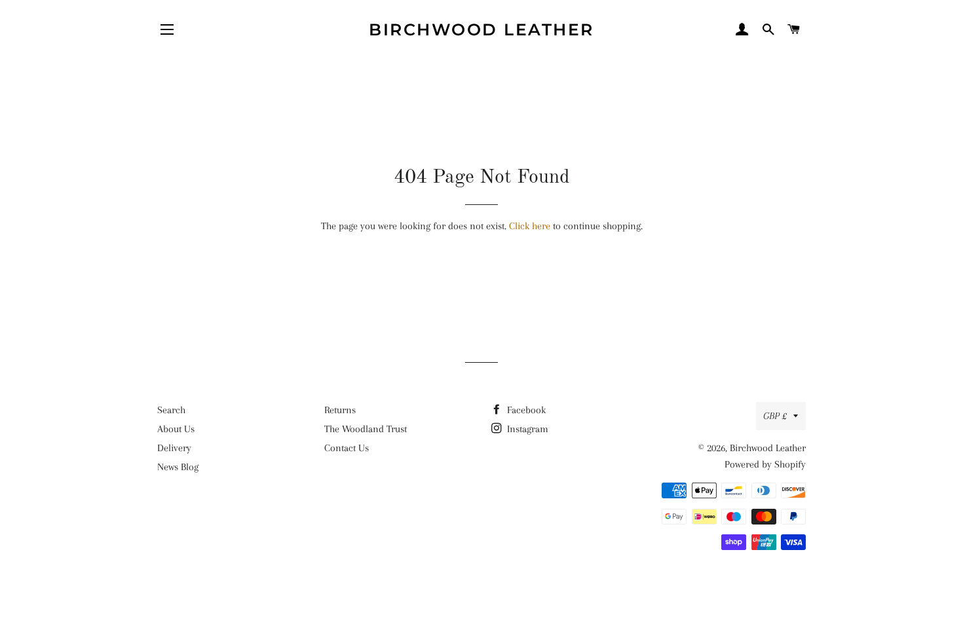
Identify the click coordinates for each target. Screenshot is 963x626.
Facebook (525, 410)
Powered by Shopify (765, 464)
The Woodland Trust (365, 429)
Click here (529, 226)
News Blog (177, 467)
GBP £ (775, 416)
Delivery (174, 448)
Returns (340, 410)
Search (171, 410)
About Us (176, 429)
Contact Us (346, 448)
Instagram (526, 429)
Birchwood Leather (481, 29)
